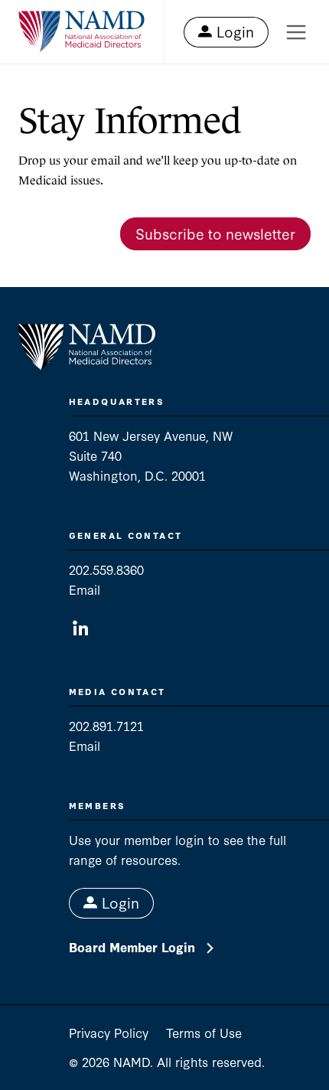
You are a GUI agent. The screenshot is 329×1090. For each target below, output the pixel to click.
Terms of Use (204, 1032)
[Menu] (296, 32)
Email (84, 589)
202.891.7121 (106, 725)
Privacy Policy (108, 1032)
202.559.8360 (106, 569)
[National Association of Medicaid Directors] (81, 32)
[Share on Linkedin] (81, 629)
